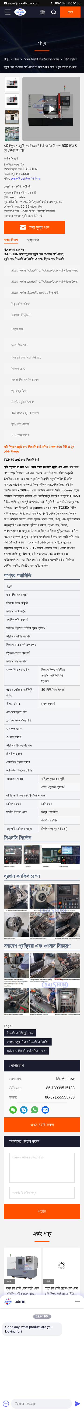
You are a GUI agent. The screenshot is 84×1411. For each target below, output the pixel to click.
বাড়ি (6, 59)
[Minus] (77, 1302)
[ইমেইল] (45, 1110)
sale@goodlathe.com (23, 3)
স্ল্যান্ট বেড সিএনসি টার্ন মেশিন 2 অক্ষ (26, 1051)
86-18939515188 (67, 3)
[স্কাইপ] (24, 1110)
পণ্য (16, 59)
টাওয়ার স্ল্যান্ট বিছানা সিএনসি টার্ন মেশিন (27, 1042)
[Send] (77, 1404)
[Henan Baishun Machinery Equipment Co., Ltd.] (23, 12)
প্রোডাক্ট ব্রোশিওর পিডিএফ (25, 178)
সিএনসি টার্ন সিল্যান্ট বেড (20, 1033)
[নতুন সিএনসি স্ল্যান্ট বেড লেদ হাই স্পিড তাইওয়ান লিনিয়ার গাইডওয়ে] (32, 1266)
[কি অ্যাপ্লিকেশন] (34, 1109)
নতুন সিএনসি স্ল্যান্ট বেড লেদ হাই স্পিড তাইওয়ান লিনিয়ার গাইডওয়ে (32, 1291)
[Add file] (6, 1404)
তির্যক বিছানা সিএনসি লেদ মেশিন (41, 59)
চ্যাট (70, 12)
